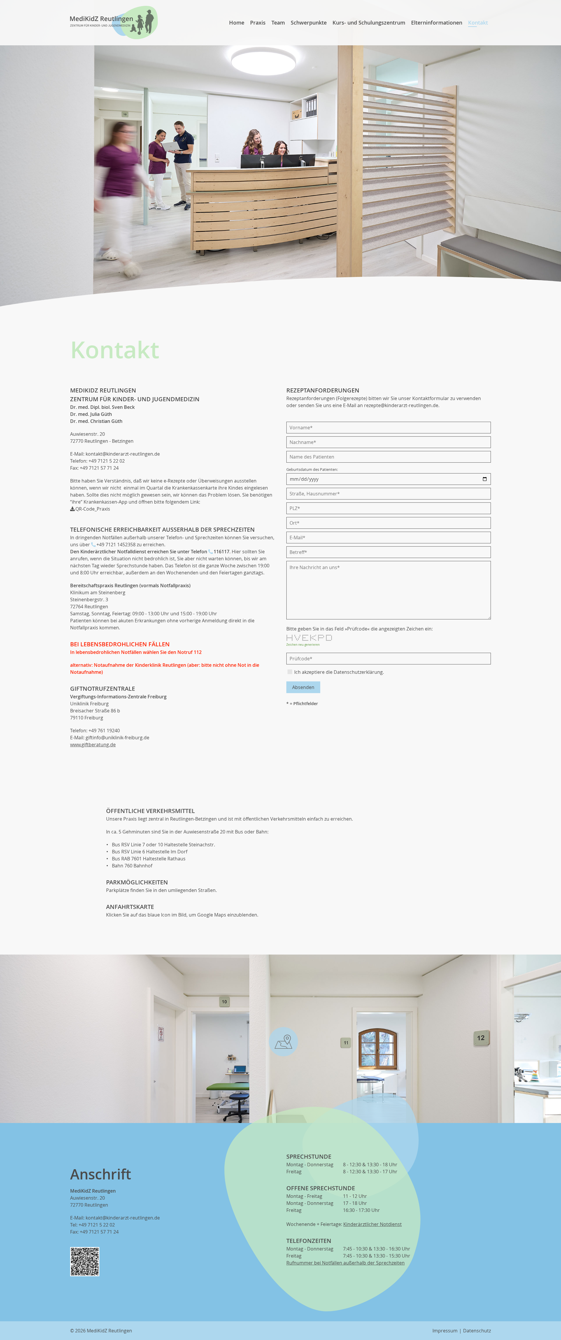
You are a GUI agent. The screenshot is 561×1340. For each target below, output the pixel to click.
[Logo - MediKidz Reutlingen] (114, 22)
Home (236, 22)
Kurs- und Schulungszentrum (369, 22)
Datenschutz (477, 1330)
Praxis (258, 22)
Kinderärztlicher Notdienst (372, 1224)
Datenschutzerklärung (358, 672)
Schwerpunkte (309, 22)
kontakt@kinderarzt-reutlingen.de (123, 454)
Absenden (303, 687)
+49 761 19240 (104, 730)
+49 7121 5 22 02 (107, 461)
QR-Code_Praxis (92, 509)
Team (278, 22)
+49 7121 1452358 (116, 544)
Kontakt (478, 22)
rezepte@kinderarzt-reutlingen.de (401, 405)
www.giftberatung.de (93, 744)
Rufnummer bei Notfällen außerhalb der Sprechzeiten (345, 1263)
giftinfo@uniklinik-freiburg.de (117, 737)
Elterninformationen (436, 22)
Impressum (445, 1330)
